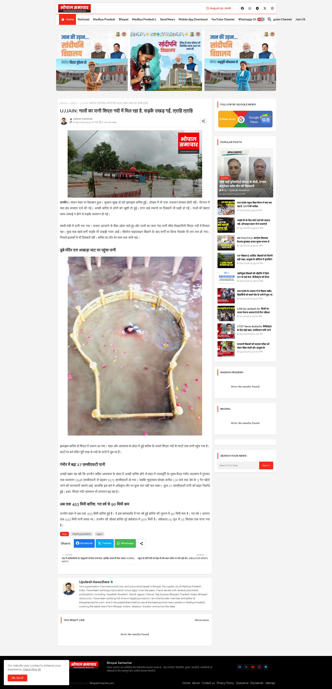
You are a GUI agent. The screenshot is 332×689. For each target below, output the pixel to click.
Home (70, 19)
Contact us (208, 683)
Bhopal (123, 19)
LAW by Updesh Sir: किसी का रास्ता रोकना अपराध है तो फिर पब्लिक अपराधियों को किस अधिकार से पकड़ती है (255, 312)
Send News (167, 19)
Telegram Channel (279, 19)
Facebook (86, 543)
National (83, 19)
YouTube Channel (222, 19)
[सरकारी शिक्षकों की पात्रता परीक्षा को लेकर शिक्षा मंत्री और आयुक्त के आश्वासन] (226, 349)
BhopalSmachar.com (102, 683)
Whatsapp (127, 543)
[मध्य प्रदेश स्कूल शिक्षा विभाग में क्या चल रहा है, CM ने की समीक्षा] (226, 207)
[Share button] (141, 543)
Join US (300, 19)
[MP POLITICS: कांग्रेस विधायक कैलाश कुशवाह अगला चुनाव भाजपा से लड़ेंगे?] (226, 242)
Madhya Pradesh (104, 19)
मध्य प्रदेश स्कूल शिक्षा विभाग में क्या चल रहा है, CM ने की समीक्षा (254, 204)
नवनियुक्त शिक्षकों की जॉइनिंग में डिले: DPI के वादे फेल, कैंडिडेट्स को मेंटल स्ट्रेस (253, 277)
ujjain (73, 103)
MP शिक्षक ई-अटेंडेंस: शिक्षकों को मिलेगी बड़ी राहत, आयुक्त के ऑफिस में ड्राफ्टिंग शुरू (255, 259)
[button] (261, 19)
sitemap (270, 683)
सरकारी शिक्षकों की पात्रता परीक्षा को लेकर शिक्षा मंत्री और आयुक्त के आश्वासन (253, 347)
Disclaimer (256, 683)
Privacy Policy (225, 683)
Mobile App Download (193, 19)
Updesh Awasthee (94, 582)
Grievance (242, 683)
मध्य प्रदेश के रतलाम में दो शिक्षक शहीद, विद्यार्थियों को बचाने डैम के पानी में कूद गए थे (254, 294)
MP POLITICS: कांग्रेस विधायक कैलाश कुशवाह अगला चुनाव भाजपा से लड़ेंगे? (253, 241)
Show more (202, 620)
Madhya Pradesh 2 (144, 19)
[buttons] (242, 8)
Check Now (30, 669)
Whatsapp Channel (250, 19)
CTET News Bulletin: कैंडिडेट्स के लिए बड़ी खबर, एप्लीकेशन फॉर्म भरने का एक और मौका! (254, 330)
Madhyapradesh (81, 534)
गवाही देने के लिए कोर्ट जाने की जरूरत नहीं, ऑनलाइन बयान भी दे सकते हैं (253, 222)
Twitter (107, 543)
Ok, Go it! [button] (17, 677)
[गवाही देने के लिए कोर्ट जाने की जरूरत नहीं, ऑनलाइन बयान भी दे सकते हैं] (226, 225)
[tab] (67, 19)
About (196, 683)
